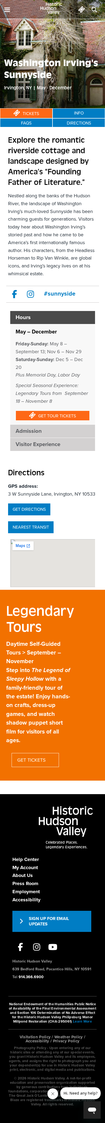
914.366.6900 (31, 977)
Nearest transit (31, 527)
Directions (79, 123)
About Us (22, 875)
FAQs (26, 123)
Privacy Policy (66, 1041)
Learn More (82, 1021)
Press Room (25, 883)
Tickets (31, 113)
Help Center (25, 859)
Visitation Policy (35, 1036)
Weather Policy (68, 1036)
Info (79, 113)
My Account (25, 867)
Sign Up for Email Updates (49, 921)
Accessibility (26, 900)
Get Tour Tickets (57, 416)
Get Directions (29, 509)
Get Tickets (31, 760)
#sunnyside (59, 293)
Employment (26, 892)
